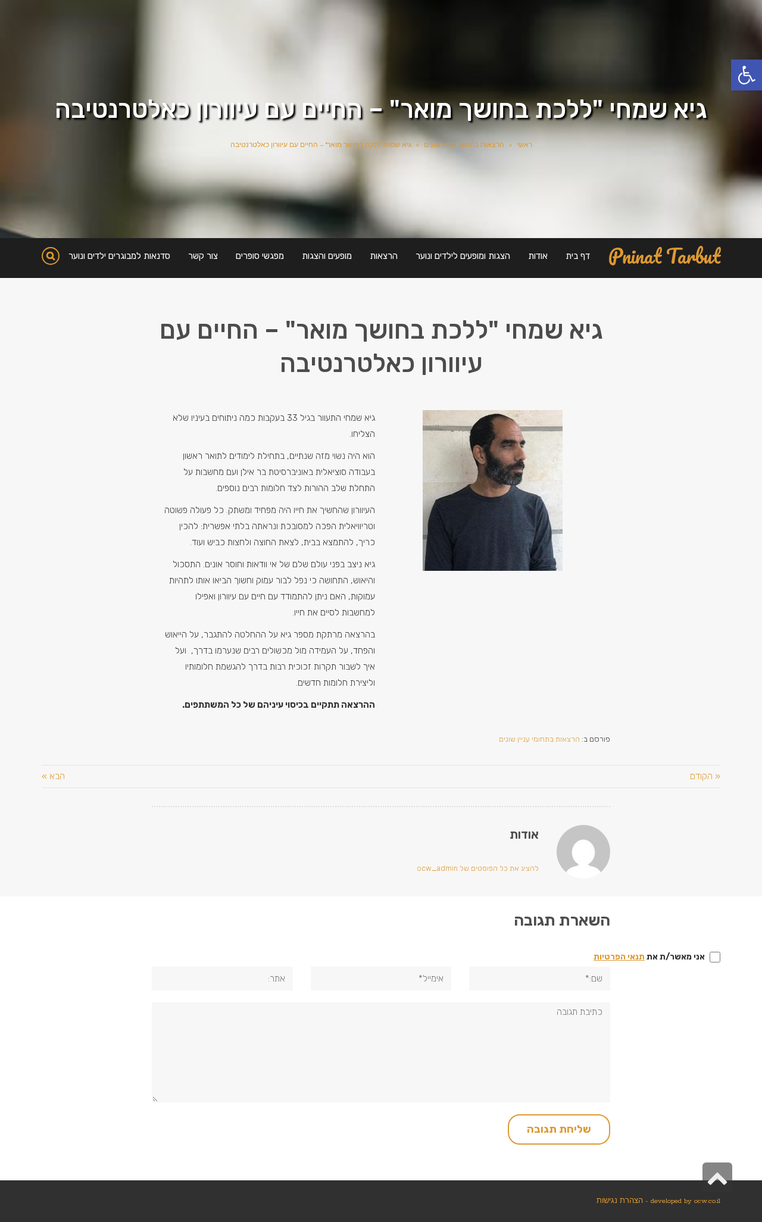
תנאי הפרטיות (619, 957)
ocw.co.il (707, 1200)
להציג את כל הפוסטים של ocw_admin (478, 868)
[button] (746, 75)
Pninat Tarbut (664, 256)
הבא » (53, 776)
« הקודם (705, 776)
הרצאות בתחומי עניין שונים (464, 145)
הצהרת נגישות (620, 1200)
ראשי (524, 145)
